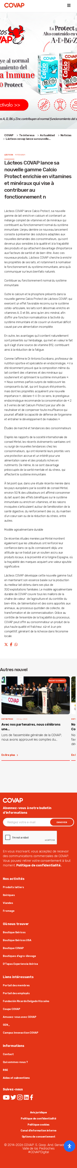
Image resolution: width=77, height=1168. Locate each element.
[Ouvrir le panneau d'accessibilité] (69, 1146)
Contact (8, 1054)
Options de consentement (38, 1136)
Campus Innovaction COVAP (20, 1032)
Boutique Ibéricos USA (17, 940)
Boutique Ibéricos (14, 932)
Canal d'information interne (38, 1130)
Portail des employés (16, 993)
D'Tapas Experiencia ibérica (20, 964)
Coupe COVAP (11, 1009)
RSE (5, 1070)
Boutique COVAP (13, 948)
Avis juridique (38, 1112)
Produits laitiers (13, 887)
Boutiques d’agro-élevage (19, 956)
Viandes (8, 903)
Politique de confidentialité (38, 1118)
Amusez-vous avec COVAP (19, 1017)
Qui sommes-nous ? (15, 1062)
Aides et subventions (16, 1077)
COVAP (8, 135)
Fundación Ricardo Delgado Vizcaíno (26, 1001)
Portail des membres (16, 985)
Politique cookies (39, 1124)
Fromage (9, 910)
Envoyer (62, 822)
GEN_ (6, 1024)
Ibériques (9, 895)
